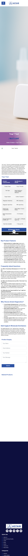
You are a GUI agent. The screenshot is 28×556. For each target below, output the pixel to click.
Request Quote (15, 229)
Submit (8, 365)
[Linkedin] (14, 531)
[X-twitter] (17, 531)
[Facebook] (7, 531)
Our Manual (14, 233)
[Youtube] (21, 531)
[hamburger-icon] (3, 3)
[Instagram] (10, 531)
